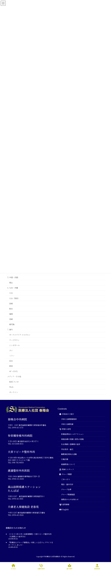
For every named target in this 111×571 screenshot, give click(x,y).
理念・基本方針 (67, 484)
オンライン (13, 392)
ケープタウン (14, 340)
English (65, 509)
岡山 (11, 282)
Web (11, 387)
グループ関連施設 (68, 494)
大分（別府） (14, 298)
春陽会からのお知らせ (69, 499)
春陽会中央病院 (17, 419)
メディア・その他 (14, 376)
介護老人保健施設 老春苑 (23, 507)
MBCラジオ (14, 381)
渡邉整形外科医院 (19, 470)
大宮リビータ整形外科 (21, 452)
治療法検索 (41, 569)
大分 (11, 293)
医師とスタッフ (68, 469)
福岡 (11, 314)
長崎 (11, 319)
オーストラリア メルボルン (19, 334)
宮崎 (11, 303)
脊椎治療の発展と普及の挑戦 (72, 439)
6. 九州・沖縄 (12, 288)
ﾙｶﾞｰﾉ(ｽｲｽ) (13, 371)
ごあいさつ (65, 479)
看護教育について (68, 464)
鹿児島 (11, 324)
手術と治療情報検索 (69, 419)
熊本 (11, 308)
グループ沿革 (66, 489)
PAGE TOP (104, 555)
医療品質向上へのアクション (72, 434)
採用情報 (65, 504)
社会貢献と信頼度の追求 (70, 444)
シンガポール (14, 345)
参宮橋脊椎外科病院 (20, 435)
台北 (11, 361)
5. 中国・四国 (12, 277)
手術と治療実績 (67, 424)
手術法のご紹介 (68, 414)
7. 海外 (10, 329)
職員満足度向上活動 (69, 454)
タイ (11, 350)
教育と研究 (66, 429)
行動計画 (64, 459)
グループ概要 (66, 474)
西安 (11, 366)
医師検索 (97, 569)
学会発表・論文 (67, 449)
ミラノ (11, 355)
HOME (13, 569)
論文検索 (69, 569)
